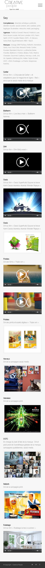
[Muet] (37, 103)
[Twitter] (32, 565)
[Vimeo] (36, 565)
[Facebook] (40, 565)
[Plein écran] (41, 103)
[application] (22, 94)
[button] (22, 94)
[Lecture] (5, 103)
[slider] (24, 103)
